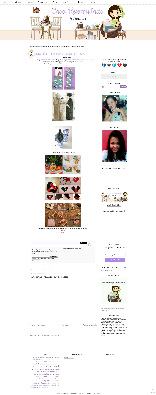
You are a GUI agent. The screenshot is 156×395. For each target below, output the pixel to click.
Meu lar (54, 2)
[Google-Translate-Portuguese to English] (118, 77)
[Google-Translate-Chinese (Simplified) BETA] (103, 77)
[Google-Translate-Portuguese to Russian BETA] (121, 77)
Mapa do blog (81, 2)
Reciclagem (45, 383)
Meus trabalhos (42, 2)
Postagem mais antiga (90, 325)
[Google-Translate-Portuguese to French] (106, 77)
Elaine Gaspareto (82, 393)
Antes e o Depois (38, 357)
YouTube (46, 387)
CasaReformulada (37, 359)
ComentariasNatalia (54, 359)
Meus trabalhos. (51, 376)
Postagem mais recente (37, 325)
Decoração (47, 362)
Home (4, 2)
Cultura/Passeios (36, 362)
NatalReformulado (44, 378)
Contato (93, 2)
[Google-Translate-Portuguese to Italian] (112, 77)
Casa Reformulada (58, 393)
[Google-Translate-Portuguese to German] (109, 77)
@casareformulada (106, 270)
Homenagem (49, 369)
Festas (42, 369)
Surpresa (41, 387)
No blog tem (29, 2)
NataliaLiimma (35, 378)
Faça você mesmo (67, 2)
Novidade (52, 378)
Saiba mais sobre (16, 2)
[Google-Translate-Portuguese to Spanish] (124, 77)
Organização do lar (51, 381)
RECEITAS (35, 383)
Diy (42, 366)
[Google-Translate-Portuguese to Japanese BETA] (115, 77)
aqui (67, 228)
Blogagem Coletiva (52, 357)
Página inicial (64, 325)
